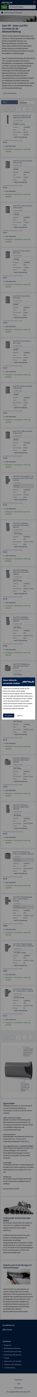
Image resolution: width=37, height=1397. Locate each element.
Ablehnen (20, 715)
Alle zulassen (9, 715)
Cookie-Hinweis (8, 706)
